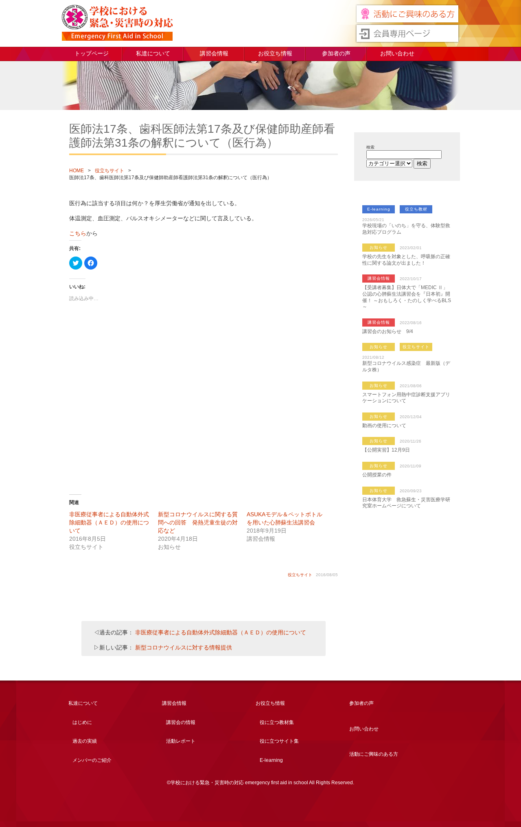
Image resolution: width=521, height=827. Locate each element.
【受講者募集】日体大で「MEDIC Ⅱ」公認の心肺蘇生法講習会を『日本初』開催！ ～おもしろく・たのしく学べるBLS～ (406, 297)
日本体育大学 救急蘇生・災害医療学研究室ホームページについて (406, 503)
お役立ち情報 (275, 53)
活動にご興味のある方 (373, 754)
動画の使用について (384, 425)
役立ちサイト (109, 170)
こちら (77, 233)
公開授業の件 (377, 475)
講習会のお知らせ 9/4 (387, 331)
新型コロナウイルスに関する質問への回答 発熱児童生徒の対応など (198, 522)
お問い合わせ (397, 53)
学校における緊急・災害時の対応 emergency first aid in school (117, 23)
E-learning (378, 209)
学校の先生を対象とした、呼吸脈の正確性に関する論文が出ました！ (406, 260)
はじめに (82, 722)
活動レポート (180, 741)
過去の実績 (84, 741)
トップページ (91, 53)
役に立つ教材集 (277, 722)
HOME (76, 170)
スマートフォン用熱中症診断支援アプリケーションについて (406, 398)
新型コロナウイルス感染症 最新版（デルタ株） (406, 366)
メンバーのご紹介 (92, 760)
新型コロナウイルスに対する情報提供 (183, 647)
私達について (153, 53)
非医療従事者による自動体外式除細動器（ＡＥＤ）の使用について (109, 522)
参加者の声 (336, 53)
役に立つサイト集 (279, 741)
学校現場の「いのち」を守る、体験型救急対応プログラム (406, 229)
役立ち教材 (416, 209)
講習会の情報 (180, 722)
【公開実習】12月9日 (386, 450)
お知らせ (378, 247)
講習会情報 (214, 53)
